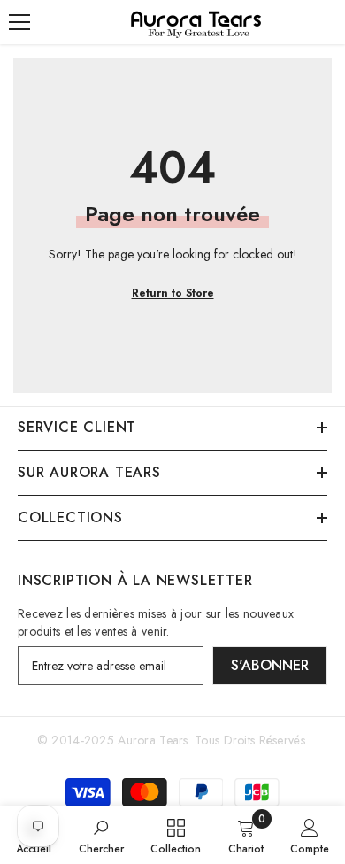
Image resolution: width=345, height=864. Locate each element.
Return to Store (173, 293)
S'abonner (270, 665)
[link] (101, 834)
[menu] (19, 22)
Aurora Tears (153, 740)
